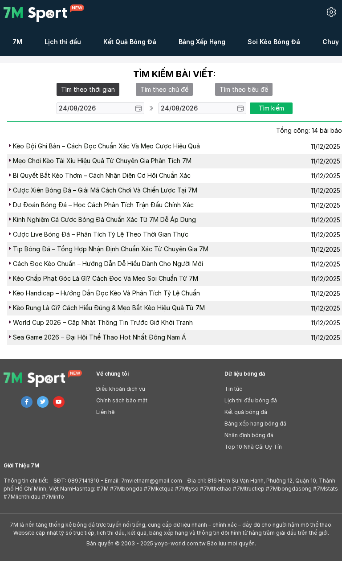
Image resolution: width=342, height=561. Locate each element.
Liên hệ (105, 412)
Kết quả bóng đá (245, 412)
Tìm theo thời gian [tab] (88, 89)
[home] (49, 13)
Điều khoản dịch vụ (120, 388)
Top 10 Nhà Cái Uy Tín (253, 446)
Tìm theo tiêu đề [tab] (244, 89)
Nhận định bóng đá (248, 435)
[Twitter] (43, 402)
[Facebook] (27, 402)
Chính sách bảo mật (121, 400)
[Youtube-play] (59, 402)
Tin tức (233, 388)
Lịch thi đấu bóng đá (250, 400)
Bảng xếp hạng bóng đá (255, 423)
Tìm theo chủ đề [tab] (164, 89)
